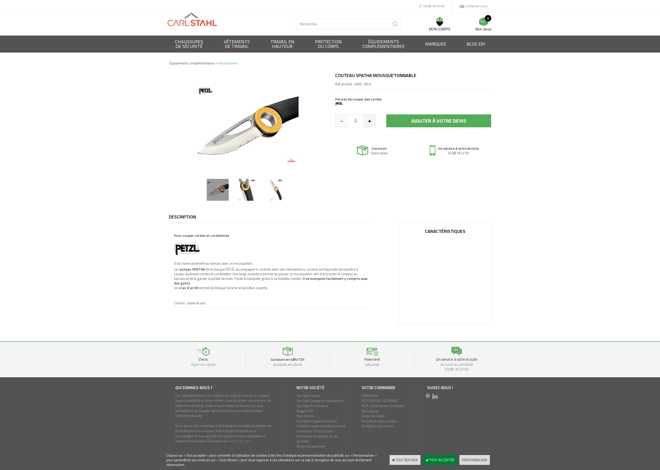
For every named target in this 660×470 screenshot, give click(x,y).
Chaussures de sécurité (189, 44)
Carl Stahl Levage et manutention (319, 400)
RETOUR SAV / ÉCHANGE (380, 400)
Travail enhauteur (282, 44)
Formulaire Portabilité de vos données (317, 439)
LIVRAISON (370, 395)
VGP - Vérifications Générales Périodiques (383, 408)
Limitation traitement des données (320, 426)
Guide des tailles (373, 415)
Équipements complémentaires (192, 63)
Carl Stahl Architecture (312, 405)
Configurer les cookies (378, 426)
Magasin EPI (304, 411)
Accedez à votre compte (379, 421)
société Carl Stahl (239, 440)
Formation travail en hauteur (316, 421)
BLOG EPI (476, 43)
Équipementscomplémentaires (383, 44)
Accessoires (228, 63)
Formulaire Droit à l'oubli (314, 431)
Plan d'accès (305, 415)
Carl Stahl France (308, 395)
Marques (435, 43)
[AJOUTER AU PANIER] (438, 120)
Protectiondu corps (328, 44)
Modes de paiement (310, 446)
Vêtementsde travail (237, 44)
